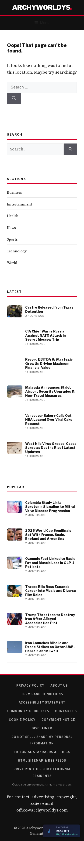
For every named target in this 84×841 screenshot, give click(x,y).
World (12, 262)
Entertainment (19, 204)
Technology (17, 251)
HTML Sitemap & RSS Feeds (42, 760)
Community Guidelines (28, 711)
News (11, 227)
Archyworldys (41, 7)
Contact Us (66, 711)
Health (12, 215)
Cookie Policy (22, 719)
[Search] (14, 98)
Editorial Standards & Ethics (42, 752)
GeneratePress (42, 833)
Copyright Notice (58, 719)
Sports (12, 239)
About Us (59, 685)
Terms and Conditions (42, 694)
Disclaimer (42, 728)
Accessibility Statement (42, 702)
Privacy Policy (30, 685)
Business (14, 192)
